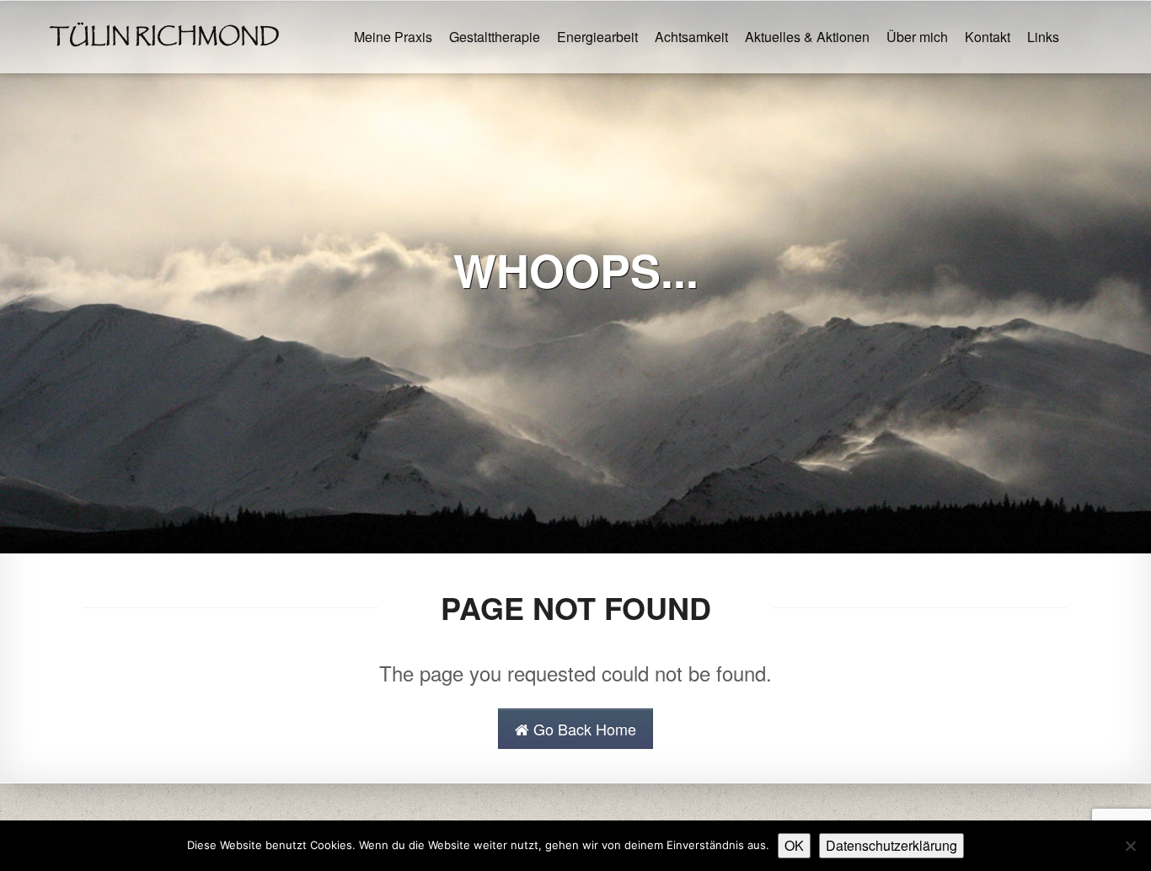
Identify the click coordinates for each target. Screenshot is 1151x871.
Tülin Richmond (165, 37)
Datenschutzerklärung (891, 845)
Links (1043, 36)
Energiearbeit (597, 36)
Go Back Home (582, 729)
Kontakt (987, 36)
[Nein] (1130, 845)
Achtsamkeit (691, 36)
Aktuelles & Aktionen (807, 36)
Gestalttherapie (494, 36)
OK (794, 845)
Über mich (917, 36)
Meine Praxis (393, 36)
